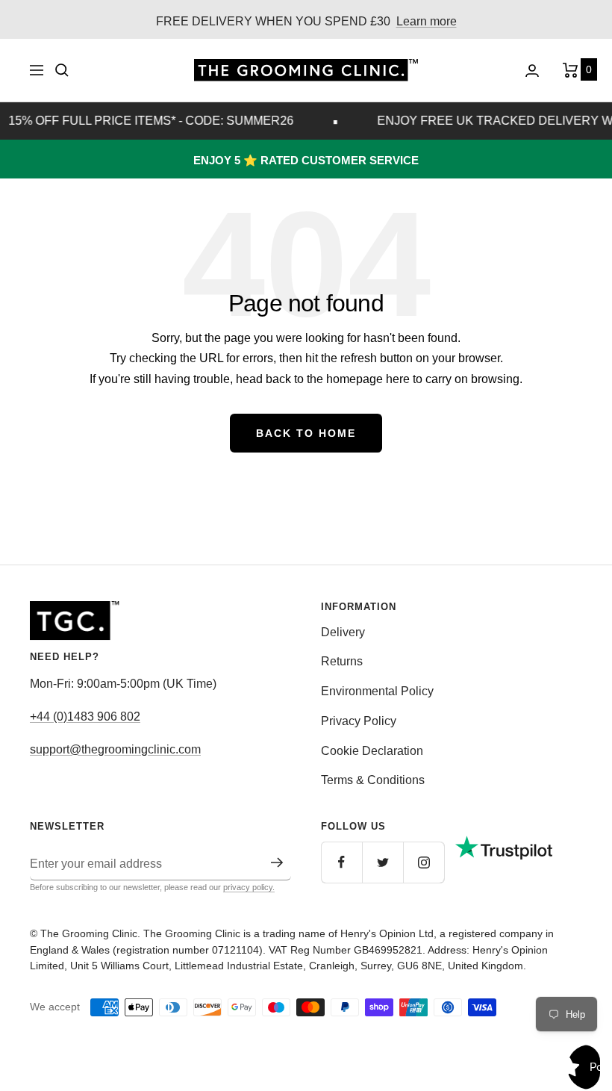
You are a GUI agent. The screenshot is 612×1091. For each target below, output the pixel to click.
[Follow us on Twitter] (382, 862)
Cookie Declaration (372, 751)
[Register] (277, 862)
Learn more (426, 21)
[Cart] (572, 70)
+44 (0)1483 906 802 (85, 716)
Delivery (343, 632)
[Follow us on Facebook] (341, 862)
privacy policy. (249, 887)
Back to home (306, 433)
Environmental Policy (377, 691)
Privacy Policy (358, 721)
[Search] (62, 70)
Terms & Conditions (373, 780)
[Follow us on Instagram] (423, 862)
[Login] (532, 70)
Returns (342, 661)
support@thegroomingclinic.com (115, 749)
